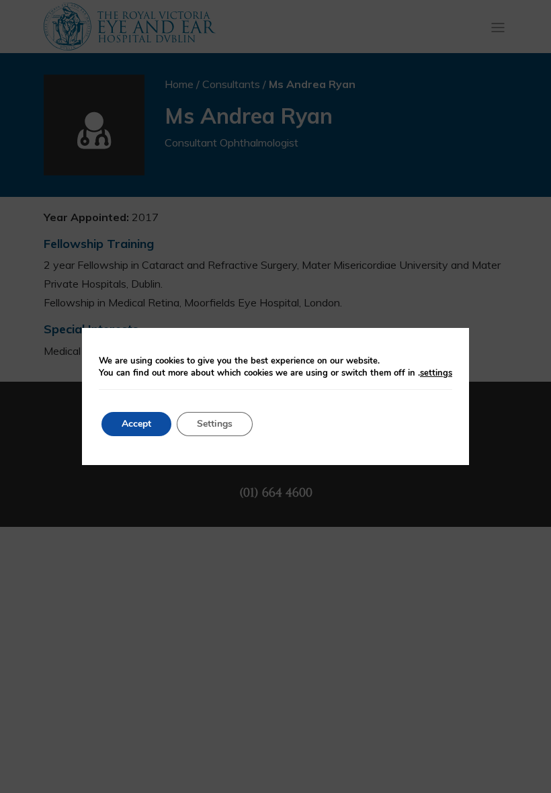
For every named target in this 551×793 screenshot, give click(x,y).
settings (436, 373)
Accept (136, 423)
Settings (214, 423)
